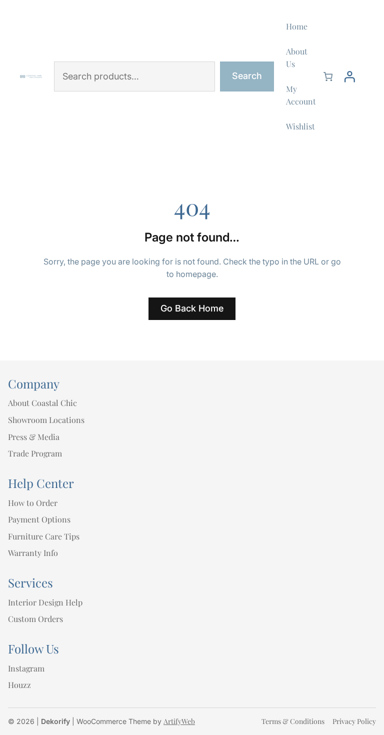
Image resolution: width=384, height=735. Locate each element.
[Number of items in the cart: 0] (328, 77)
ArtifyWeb (179, 721)
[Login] (349, 77)
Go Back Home (192, 308)
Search (247, 75)
